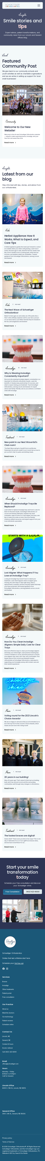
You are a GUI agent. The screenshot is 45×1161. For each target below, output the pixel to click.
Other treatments (8, 989)
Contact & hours (7, 1044)
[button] (38, 5)
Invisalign (5, 985)
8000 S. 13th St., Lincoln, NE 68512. (14, 1088)
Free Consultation (12, 892)
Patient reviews (7, 1020)
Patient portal (6, 993)
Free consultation (8, 997)
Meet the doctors (8, 1013)
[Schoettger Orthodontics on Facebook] (3, 969)
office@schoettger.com (10, 1064)
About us (5, 1009)
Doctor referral (7, 1048)
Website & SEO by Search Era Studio (15, 1153)
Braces (4, 981)
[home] (12, 5)
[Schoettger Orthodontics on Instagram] (7, 969)
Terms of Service (8, 1142)
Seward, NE (6, 1040)
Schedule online (8, 1024)
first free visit (19, 963)
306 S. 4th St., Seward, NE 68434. (14, 1114)
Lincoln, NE (6, 1036)
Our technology (7, 1017)
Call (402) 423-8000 (9, 1052)
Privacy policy (7, 1138)
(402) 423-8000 (32, 892)
